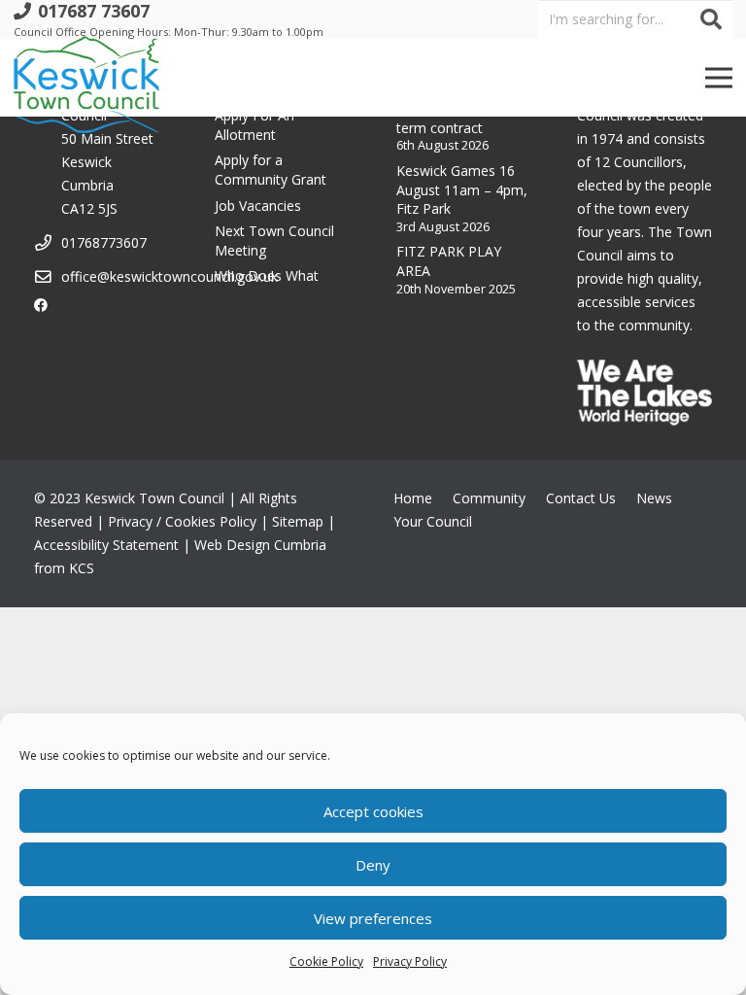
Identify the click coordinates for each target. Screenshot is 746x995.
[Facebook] (41, 305)
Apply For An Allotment (254, 125)
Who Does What (267, 275)
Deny (373, 865)
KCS (81, 568)
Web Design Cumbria (260, 544)
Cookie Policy (326, 961)
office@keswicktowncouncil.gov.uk (169, 276)
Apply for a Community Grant (270, 170)
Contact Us (581, 498)
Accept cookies (373, 811)
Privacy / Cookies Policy (182, 521)
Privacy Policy (410, 961)
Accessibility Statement (106, 544)
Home (412, 498)
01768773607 (104, 242)
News (654, 498)
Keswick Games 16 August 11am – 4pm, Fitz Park (461, 189)
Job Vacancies (258, 205)
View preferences (373, 918)
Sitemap (297, 521)
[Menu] (719, 77)
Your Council (432, 521)
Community (489, 498)
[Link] (86, 78)
